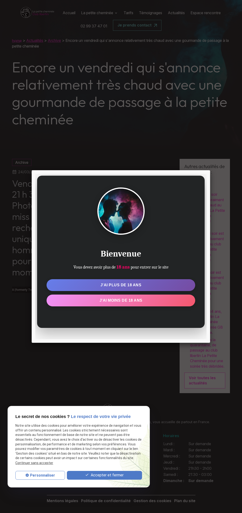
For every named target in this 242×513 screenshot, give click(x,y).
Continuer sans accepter (34, 463)
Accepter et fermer (107, 475)
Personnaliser (42, 475)
